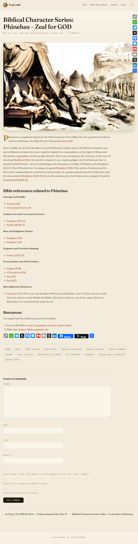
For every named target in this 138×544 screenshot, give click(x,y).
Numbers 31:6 (14, 238)
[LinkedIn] (134, 65)
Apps (85, 5)
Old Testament (73, 355)
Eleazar (9, 355)
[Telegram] (134, 27)
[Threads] (134, 60)
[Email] (134, 54)
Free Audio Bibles (99, 5)
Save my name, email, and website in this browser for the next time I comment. (46, 474)
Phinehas (89, 355)
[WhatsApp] (134, 22)
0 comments (73, 33)
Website (7, 455)
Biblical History (95, 349)
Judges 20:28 (14, 268)
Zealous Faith (12, 360)
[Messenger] (134, 43)
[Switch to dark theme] (132, 4)
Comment (8, 384)
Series (114, 5)
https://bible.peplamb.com (33, 329)
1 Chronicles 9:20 (16, 272)
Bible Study (51, 349)
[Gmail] (134, 49)
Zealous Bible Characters (112, 355)
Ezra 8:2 (11, 276)
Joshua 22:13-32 (15, 255)
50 (29, 207)
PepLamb (61, 537)
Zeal (61, 33)
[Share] (134, 70)
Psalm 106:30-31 (18, 180)
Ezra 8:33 (12, 280)
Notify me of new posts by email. (21, 493)
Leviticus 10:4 (14, 293)
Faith (54, 33)
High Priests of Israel (50, 355)
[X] (134, 33)
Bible (18, 349)
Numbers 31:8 (14, 242)
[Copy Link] (134, 16)
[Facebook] (134, 38)
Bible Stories (33, 349)
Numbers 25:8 (64, 168)
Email (7, 440)
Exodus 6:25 (65, 141)
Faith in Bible (25, 355)
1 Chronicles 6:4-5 (17, 207)
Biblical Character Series (34, 33)
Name (6, 425)
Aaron (8, 349)
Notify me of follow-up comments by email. (26, 484)
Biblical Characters (71, 349)
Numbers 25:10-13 (32, 175)
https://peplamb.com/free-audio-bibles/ (49, 325)
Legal (123, 5)
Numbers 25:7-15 (16, 220)
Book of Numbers (117, 349)
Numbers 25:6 (22, 159)
